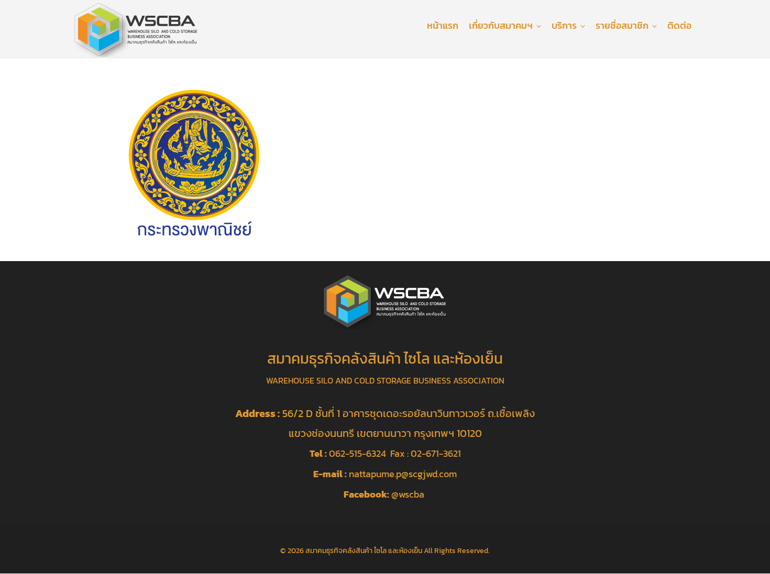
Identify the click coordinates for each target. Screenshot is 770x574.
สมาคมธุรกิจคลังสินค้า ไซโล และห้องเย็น (363, 550)
